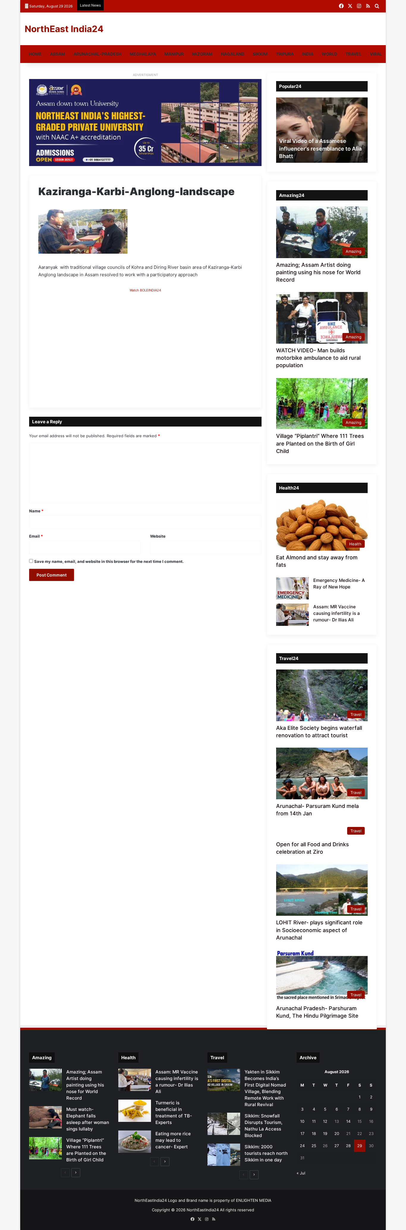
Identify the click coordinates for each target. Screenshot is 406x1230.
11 (314, 1121)
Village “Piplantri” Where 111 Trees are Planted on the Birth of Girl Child (320, 443)
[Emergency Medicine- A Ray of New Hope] (292, 588)
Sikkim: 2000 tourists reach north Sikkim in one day (266, 1153)
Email (36, 536)
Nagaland (232, 53)
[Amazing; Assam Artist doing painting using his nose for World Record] (45, 1080)
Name (36, 511)
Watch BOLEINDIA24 (145, 290)
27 (336, 1145)
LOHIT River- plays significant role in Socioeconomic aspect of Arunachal (319, 929)
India (307, 53)
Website (158, 536)
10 (302, 1121)
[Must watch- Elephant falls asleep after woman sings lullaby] (45, 1117)
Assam (57, 53)
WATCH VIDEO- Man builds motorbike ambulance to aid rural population (318, 357)
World (329, 53)
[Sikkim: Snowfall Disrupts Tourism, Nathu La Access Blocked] (223, 1124)
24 (302, 1145)
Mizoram (202, 53)
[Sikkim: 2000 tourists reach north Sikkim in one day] (223, 1155)
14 (348, 1121)
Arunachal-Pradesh (97, 53)
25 (313, 1145)
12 (325, 1121)
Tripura (285, 53)
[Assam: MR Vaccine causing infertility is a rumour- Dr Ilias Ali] (292, 615)
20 (336, 1133)
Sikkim (260, 53)
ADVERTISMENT (145, 75)
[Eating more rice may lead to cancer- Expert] (134, 1141)
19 (325, 1133)
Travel (353, 53)
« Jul (301, 1173)
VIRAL (376, 53)
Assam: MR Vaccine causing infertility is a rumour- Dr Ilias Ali (336, 613)
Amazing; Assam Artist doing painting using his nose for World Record (318, 272)
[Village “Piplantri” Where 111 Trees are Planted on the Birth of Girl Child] (45, 1148)
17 (302, 1133)
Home (35, 53)
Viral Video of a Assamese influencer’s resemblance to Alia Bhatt (320, 148)
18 (314, 1133)
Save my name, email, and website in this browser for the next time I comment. (109, 561)
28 (348, 1145)
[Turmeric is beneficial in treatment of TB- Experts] (134, 1111)
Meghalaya (143, 53)
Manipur (174, 53)
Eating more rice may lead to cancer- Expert (173, 1140)
